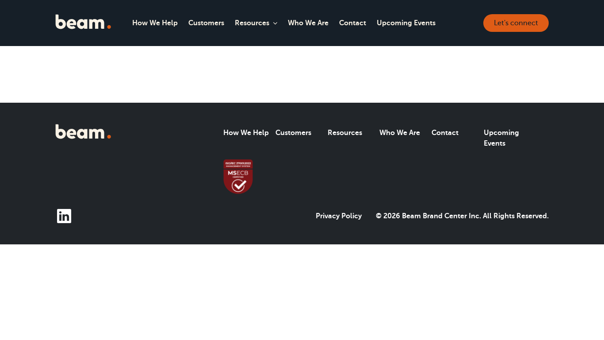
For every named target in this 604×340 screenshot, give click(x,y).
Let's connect (516, 23)
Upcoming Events (406, 23)
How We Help (155, 23)
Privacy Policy (339, 216)
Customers (206, 23)
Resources (252, 23)
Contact (352, 23)
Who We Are (308, 23)
